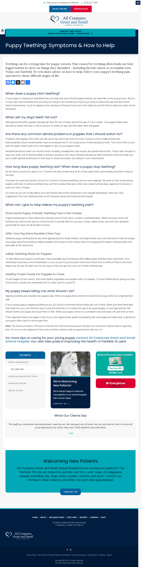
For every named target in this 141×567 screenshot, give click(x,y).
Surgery (83, 517)
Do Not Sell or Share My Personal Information (54, 555)
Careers (94, 517)
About (43, 517)
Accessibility (92, 555)
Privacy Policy (31, 555)
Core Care (72, 517)
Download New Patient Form (22, 376)
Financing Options (17, 383)
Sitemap (102, 555)
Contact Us (70, 492)
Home (34, 517)
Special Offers (15, 391)
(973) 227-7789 (90, 3)
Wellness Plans (56, 517)
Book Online (60, 9)
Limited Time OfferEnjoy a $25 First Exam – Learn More (69, 32)
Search (109, 555)
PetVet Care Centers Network (73, 563)
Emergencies (81, 9)
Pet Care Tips (17, 369)
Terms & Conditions (79, 555)
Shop (103, 517)
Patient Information (18, 362)
